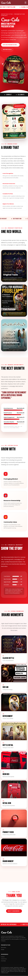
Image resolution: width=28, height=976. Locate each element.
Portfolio (3, 956)
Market (2, 949)
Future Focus (4, 958)
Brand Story (3, 947)
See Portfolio (7, 49)
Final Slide (3, 960)
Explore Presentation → (10, 44)
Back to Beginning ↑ (14, 911)
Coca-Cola (6, 3)
